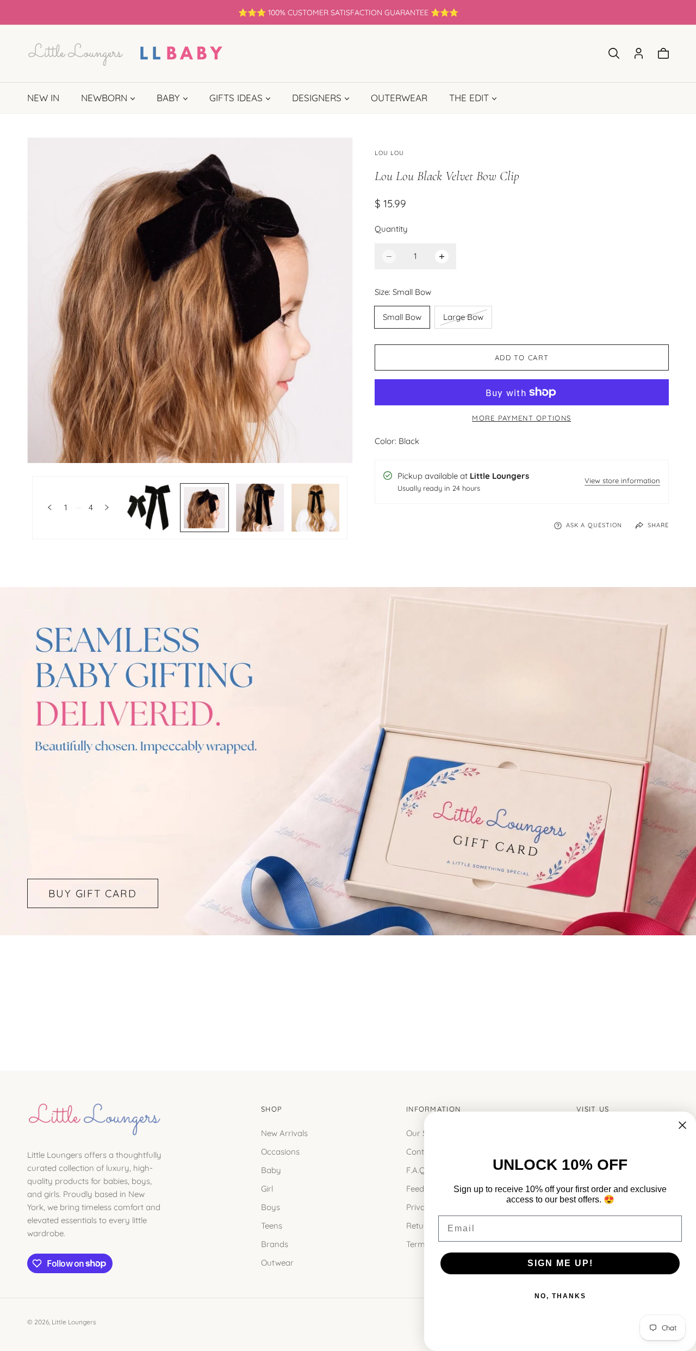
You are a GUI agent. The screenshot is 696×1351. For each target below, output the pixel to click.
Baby (271, 1169)
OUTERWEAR (399, 97)
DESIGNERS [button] (316, 97)
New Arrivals (284, 1132)
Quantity (391, 229)
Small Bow (402, 317)
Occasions (280, 1151)
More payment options (521, 418)
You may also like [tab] (348, 990)
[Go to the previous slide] (50, 507)
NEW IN (43, 97)
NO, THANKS (560, 1296)
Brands (274, 1243)
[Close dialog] (682, 1125)
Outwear (277, 1262)
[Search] (613, 53)
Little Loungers (74, 1322)
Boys (270, 1206)
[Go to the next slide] (107, 507)
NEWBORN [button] (104, 97)
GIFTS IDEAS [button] (236, 97)
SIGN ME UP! (560, 1263)
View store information (622, 481)
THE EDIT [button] (469, 97)
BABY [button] (168, 97)
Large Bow (463, 319)
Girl (267, 1188)
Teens (271, 1225)
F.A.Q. (416, 1169)
